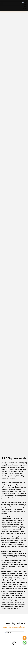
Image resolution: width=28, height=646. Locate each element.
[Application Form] (24, 638)
